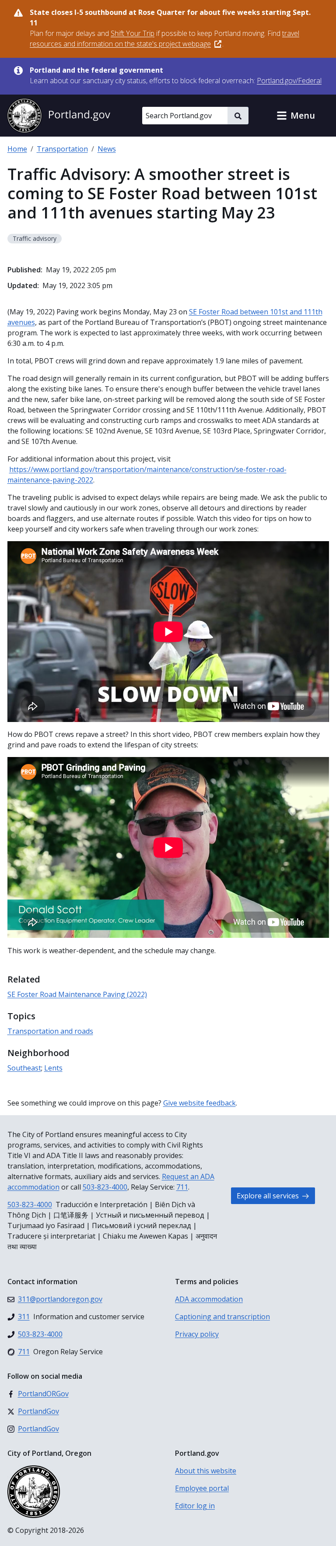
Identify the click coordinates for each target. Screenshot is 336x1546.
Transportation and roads (50, 1031)
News (107, 149)
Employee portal (202, 1488)
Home (17, 149)
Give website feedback (199, 1103)
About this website (205, 1471)
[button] (295, 115)
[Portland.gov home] (58, 115)
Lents (53, 1068)
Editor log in (195, 1506)
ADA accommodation (209, 1299)
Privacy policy (197, 1334)
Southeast (24, 1068)
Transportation (62, 149)
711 (182, 1187)
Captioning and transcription (222, 1316)
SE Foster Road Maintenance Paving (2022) (77, 994)
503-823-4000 (105, 1187)
